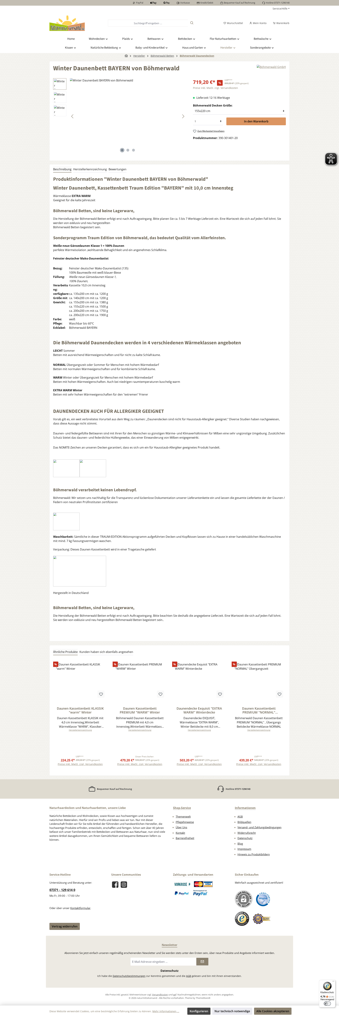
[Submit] (202, 962)
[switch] (327, 1003)
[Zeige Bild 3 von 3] (133, 150)
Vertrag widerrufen (65, 926)
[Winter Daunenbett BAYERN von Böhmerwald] (128, 116)
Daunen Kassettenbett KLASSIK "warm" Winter (80, 710)
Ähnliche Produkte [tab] (65, 652)
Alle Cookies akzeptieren (272, 1011)
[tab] (62, 169)
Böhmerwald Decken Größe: (213, 105)
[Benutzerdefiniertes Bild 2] (203, 884)
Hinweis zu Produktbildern (253, 854)
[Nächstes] (183, 116)
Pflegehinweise (185, 822)
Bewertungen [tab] (117, 169)
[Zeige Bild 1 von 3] (122, 150)
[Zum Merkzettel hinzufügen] (101, 694)
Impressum (244, 849)
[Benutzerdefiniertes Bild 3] (182, 893)
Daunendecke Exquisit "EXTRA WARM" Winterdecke (199, 710)
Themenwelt (183, 816)
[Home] (126, 56)
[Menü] (333, 982)
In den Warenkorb (256, 121)
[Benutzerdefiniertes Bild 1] (182, 884)
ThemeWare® (203, 998)
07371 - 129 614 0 (62, 890)
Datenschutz (244, 838)
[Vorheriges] (72, 116)
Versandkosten (160, 994)
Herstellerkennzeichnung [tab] (90, 169)
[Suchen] (192, 23)
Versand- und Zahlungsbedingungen (259, 827)
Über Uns (181, 827)
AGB (240, 816)
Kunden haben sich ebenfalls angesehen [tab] (106, 652)
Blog (240, 843)
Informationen (245, 808)
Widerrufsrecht (246, 833)
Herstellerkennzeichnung (80, 730)
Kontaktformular (80, 908)
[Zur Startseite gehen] (67, 23)
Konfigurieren (199, 1011)
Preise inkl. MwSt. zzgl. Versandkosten (215, 88)
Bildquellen (244, 822)
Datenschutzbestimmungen (129, 976)
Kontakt (180, 833)
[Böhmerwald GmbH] (271, 70)
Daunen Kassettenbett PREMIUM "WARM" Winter (140, 710)
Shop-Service (182, 808)
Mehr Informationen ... (165, 1011)
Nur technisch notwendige (232, 1011)
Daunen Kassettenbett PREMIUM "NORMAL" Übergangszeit (259, 710)
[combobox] (148, 23)
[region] (119, 116)
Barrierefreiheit (185, 838)
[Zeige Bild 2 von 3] (127, 150)
